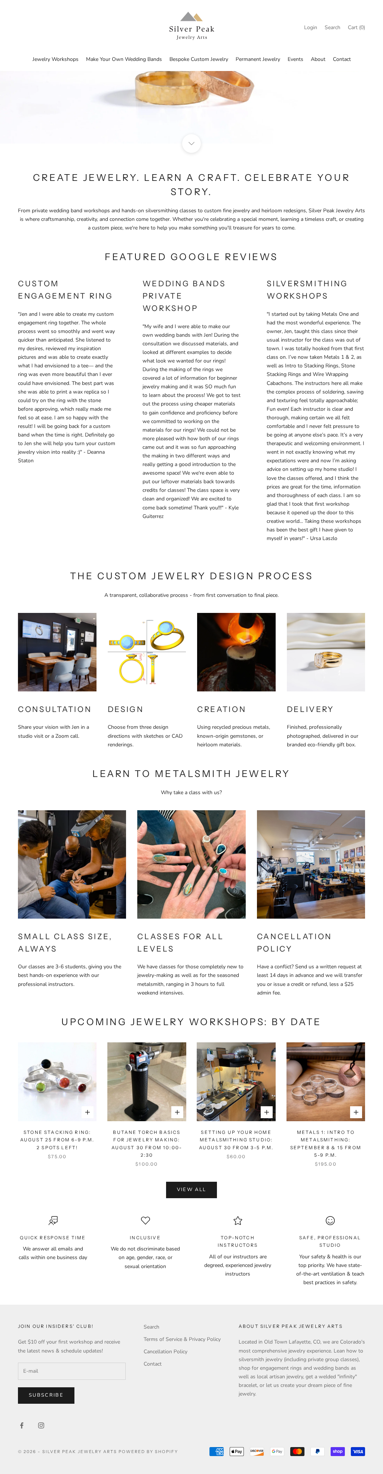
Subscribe (46, 1395)
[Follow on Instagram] (41, 1425)
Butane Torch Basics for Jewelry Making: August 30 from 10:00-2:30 (146, 1143)
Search (151, 1326)
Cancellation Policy (165, 1351)
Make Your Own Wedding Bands (124, 59)
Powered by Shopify (148, 1451)
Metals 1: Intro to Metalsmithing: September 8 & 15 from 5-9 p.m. (325, 1143)
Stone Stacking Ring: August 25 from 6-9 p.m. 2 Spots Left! (57, 1139)
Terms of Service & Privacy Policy (182, 1339)
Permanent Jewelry (258, 59)
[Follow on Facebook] (21, 1425)
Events (295, 59)
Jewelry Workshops (56, 59)
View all (191, 1189)
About (318, 59)
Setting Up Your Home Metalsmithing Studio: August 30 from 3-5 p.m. (236, 1139)
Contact (342, 59)
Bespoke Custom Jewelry (198, 59)
